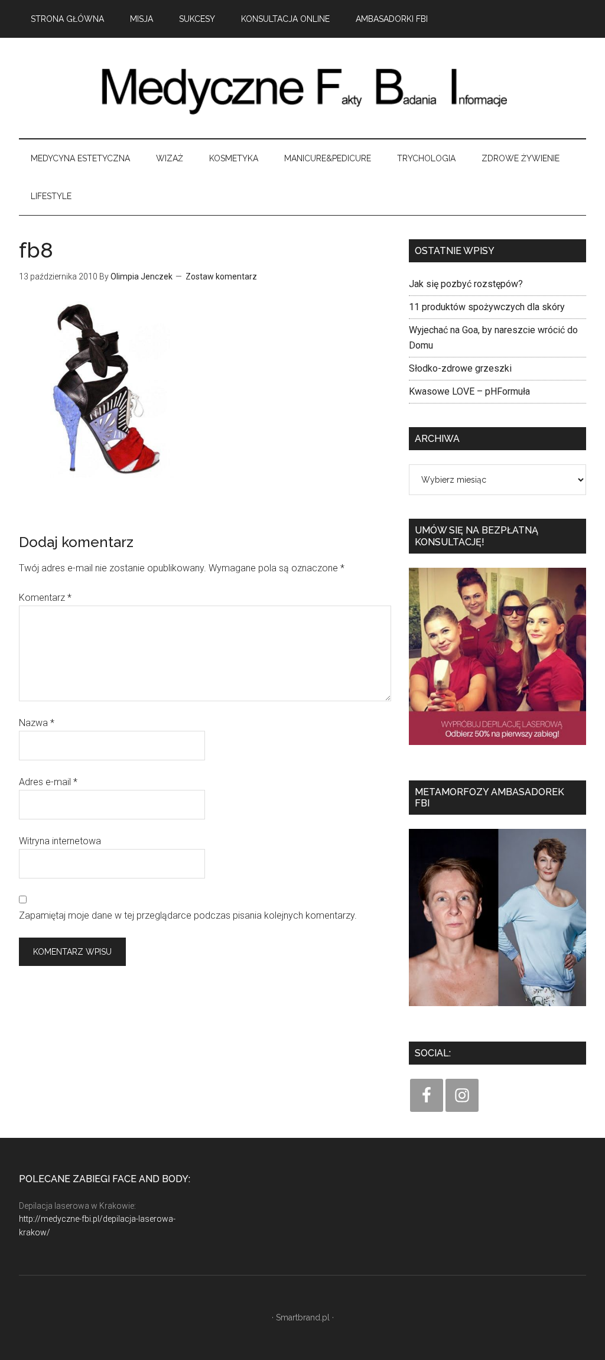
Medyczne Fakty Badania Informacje (302, 88)
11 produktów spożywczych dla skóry (487, 307)
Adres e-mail (48, 782)
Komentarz (45, 597)
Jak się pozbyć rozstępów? (466, 283)
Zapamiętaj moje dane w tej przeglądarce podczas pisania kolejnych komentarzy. (188, 915)
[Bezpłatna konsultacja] (497, 748)
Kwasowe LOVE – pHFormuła (469, 391)
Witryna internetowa (60, 841)
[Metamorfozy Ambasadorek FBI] (497, 1010)
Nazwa (36, 722)
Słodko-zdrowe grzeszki (460, 368)
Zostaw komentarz (221, 276)
